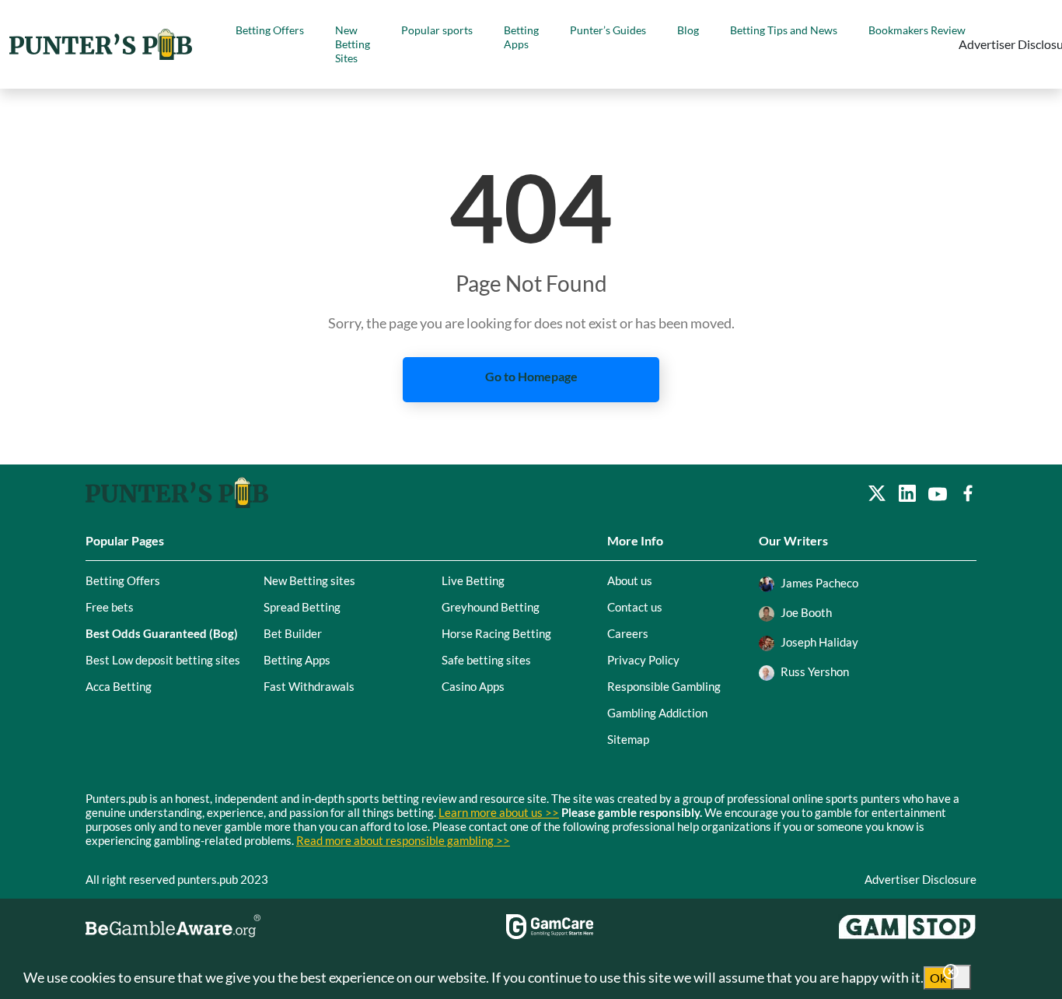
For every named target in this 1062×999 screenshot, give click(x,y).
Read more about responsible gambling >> (403, 840)
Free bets (110, 607)
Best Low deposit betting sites (163, 660)
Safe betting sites (486, 660)
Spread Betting (302, 607)
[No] (961, 977)
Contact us (634, 607)
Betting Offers (270, 30)
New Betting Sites (352, 44)
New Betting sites (309, 580)
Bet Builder (293, 633)
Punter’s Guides (608, 30)
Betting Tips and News (783, 30)
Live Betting (473, 580)
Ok (938, 977)
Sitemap (628, 739)
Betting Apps (521, 37)
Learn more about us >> (498, 812)
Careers (627, 633)
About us (629, 580)
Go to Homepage (531, 376)
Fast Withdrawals (309, 686)
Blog (688, 30)
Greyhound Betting (491, 607)
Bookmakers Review (917, 30)
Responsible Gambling (664, 686)
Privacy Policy (643, 660)
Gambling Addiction (657, 713)
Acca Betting (119, 686)
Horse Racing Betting (496, 633)
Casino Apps (473, 686)
